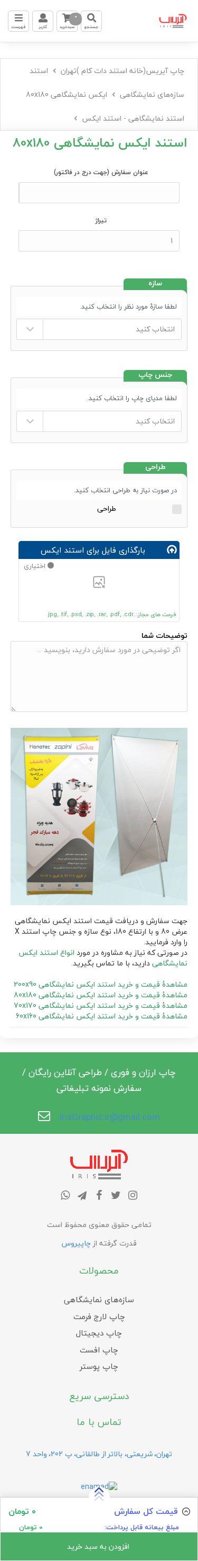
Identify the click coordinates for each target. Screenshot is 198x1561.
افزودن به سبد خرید (99, 1546)
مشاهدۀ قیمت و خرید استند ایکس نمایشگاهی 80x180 (100, 994)
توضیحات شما (164, 635)
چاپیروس (76, 1243)
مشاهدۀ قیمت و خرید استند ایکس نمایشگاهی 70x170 (100, 1005)
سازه (155, 284)
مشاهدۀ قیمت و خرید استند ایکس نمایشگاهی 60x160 (101, 1016)
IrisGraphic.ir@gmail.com (109, 1117)
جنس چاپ (155, 375)
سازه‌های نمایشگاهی (152, 94)
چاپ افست (99, 1350)
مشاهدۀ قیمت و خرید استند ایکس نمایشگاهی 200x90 (100, 984)
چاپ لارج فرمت (99, 1316)
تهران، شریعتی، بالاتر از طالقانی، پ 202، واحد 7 (99, 1453)
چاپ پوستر (99, 1366)
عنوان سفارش (101, 172)
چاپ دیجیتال (99, 1333)
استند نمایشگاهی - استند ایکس (133, 118)
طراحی (155, 467)
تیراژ (101, 220)
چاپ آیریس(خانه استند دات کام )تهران (122, 70)
